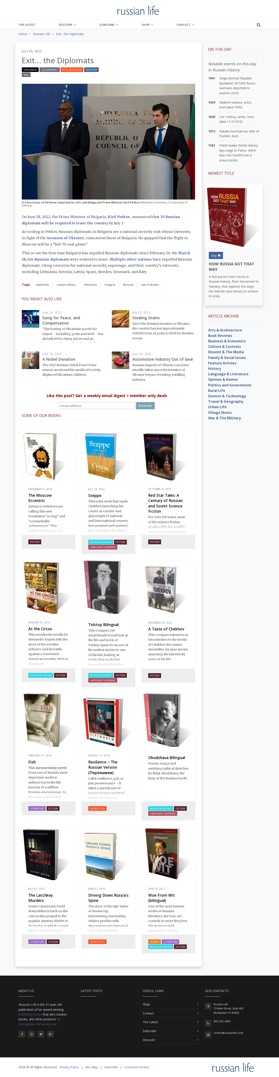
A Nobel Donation (58, 359)
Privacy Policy (69, 1067)
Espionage (30, 69)
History (214, 368)
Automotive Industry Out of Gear (162, 359)
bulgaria (110, 285)
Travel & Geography (225, 401)
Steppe (94, 495)
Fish (32, 762)
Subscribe (106, 25)
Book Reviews (220, 335)
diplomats (42, 285)
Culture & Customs (224, 346)
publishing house (30, 1014)
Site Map (91, 1067)
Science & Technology (227, 396)
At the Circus (40, 628)
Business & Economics (227, 341)
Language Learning (103, 547)
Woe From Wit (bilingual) (161, 898)
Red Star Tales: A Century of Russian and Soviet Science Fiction (165, 503)
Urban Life (217, 407)
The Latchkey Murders (40, 898)
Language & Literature (228, 374)
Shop (146, 25)
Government (49, 69)
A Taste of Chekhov (166, 629)
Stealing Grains (146, 317)
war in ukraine (150, 285)
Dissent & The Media (226, 352)
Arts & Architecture (225, 330)
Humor (154, 941)
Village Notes (220, 412)
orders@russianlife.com (228, 1033)
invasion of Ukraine (65, 238)
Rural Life (216, 390)
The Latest (27, 25)
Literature (37, 808)
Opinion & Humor (223, 379)
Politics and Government (230, 385)
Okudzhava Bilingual (166, 757)
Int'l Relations (72, 69)
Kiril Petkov (119, 217)
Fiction (34, 541)
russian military (66, 285)
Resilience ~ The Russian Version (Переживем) (102, 767)
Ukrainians (90, 285)
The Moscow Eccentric (40, 498)
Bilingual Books (100, 542)
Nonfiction (97, 808)
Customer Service (136, 1067)
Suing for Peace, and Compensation (61, 320)
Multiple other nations (130, 259)
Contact (183, 25)
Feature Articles (222, 363)
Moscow (91, 69)
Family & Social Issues (227, 357)
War (26, 74)
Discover (65, 25)
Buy (214, 255)
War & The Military (224, 418)
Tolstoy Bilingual (103, 624)
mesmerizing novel (51, 768)
